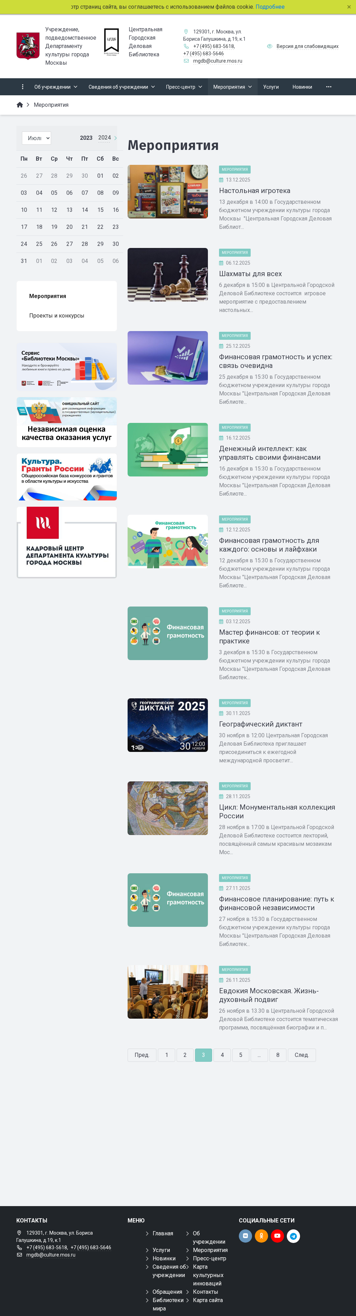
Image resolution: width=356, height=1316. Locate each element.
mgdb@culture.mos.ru (217, 61)
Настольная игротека (254, 190)
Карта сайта (208, 1300)
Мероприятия (235, 169)
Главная (163, 1233)
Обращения (167, 1292)
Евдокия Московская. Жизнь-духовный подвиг (269, 995)
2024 (104, 137)
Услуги (161, 1250)
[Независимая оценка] (67, 422)
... (259, 1055)
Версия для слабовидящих (308, 46)
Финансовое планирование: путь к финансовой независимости (276, 903)
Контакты (205, 1292)
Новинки (164, 1258)
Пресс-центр (209, 1258)
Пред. (142, 1055)
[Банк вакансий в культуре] (67, 542)
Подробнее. (269, 6)
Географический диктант (260, 724)
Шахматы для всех (250, 274)
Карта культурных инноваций (208, 1275)
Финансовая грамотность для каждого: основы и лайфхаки (269, 544)
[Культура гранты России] (67, 477)
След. (302, 1055)
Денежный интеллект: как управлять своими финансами (270, 453)
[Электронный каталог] (67, 367)
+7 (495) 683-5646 (203, 53)
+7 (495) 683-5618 (213, 46)
